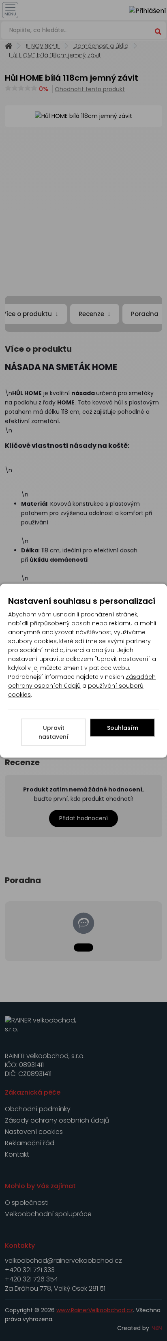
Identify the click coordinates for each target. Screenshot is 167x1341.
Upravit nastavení (54, 731)
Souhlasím (122, 727)
